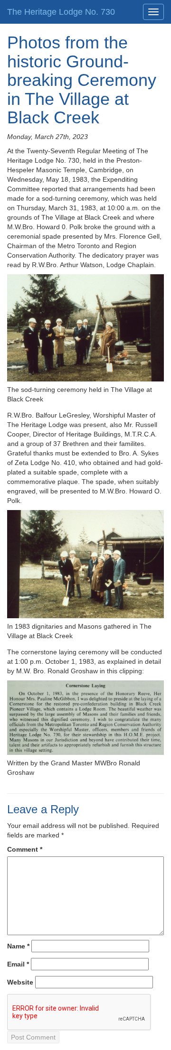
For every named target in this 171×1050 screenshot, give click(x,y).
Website (20, 982)
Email (18, 964)
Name (18, 946)
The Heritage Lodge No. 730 (61, 12)
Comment (24, 849)
